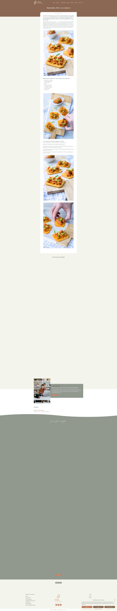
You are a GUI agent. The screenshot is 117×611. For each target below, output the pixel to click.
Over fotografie (63, 2)
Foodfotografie (28, 602)
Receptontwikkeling (28, 599)
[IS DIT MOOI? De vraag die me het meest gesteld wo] (32, 586)
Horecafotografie (28, 597)
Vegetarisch (62, 293)
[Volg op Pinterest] (58, 605)
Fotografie (58, 470)
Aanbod (57, 2)
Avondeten (54, 293)
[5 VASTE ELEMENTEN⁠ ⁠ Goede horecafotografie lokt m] (85, 586)
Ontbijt (59, 293)
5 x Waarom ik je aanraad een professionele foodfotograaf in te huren (58, 518)
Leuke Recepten (46, 16)
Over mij (76, 2)
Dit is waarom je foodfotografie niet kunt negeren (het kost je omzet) (58, 469)
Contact (80, 2)
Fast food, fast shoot (57, 332)
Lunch (61, 13)
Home (54, 2)
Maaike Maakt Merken (64, 609)
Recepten (72, 2)
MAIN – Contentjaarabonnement (30, 605)
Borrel (59, 13)
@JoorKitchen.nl (58, 582)
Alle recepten (58, 574)
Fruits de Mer (58, 21)
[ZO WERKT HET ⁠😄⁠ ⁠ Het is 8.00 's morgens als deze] (58, 586)
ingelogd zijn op (38, 411)
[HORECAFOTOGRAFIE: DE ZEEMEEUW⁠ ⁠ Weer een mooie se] (71, 586)
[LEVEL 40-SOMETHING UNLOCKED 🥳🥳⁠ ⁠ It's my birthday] (45, 586)
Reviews (68, 2)
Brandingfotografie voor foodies (30, 600)
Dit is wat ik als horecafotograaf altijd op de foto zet (58, 568)
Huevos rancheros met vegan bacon (58, 292)
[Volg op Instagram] (56, 605)
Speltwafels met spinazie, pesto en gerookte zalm (58, 370)
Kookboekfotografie (28, 603)
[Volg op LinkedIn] (61, 605)
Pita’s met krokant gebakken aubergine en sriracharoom (58, 331)
